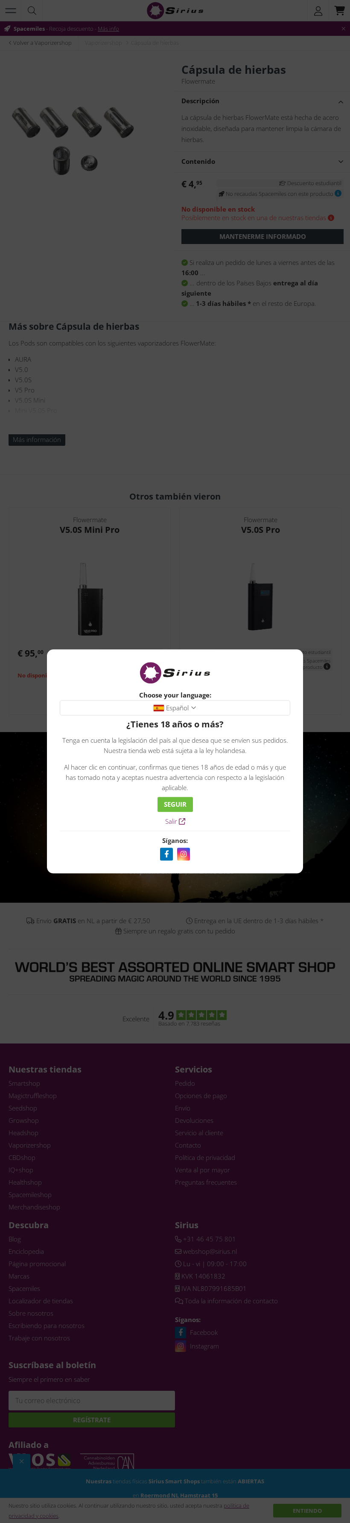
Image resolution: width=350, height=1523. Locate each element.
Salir (172, 821)
